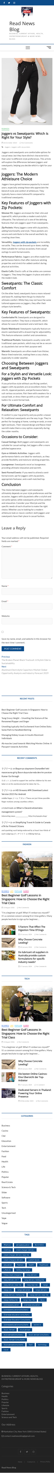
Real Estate (7, 1182)
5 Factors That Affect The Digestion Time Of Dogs (31, 928)
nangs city (8, 1290)
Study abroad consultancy (39, 1334)
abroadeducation (23, 1245)
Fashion (5, 129)
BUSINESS (39, 1245)
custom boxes (33, 1260)
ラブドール (7, 768)
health (31, 1265)
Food (4, 1156)
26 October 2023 (10, 143)
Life (11, 891)
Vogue (4, 1223)
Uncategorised (9, 1213)
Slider (26, 891)
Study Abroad (9, 1329)
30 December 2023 (26, 1101)
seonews (37, 1324)
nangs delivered (23, 1290)
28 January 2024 (26, 947)
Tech (4, 1208)
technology (42, 1344)
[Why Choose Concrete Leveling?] (8, 943)
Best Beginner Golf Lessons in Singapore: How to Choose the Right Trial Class (25, 899)
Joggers (8, 147)
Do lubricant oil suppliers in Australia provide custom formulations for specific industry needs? (33, 957)
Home (20, 1462)
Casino (5, 1130)
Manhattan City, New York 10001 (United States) (24, 1431)
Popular (18, 891)
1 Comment (40, 1085)
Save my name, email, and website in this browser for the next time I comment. (26, 641)
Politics (5, 1172)
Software (6, 1197)
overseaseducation (11, 1305)
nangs (45, 1285)
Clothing (7, 1250)
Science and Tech (9, 1417)
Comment (7, 546)
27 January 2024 (26, 966)
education (8, 1265)
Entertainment (9, 1146)
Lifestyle (7, 1270)
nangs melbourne (11, 1300)
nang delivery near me (12, 1285)
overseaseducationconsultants (16, 1324)
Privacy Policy (45, 1462)
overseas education (32, 1305)
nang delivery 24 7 (11, 1280)
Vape (4, 1218)
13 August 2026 (8, 907)
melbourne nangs (23, 1270)
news (42, 1300)
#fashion (7, 1245)
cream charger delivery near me (16, 1255)
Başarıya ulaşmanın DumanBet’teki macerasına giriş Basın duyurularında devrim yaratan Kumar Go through (27, 772)
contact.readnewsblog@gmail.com (19, 1436)
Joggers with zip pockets (20, 147)
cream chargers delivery (13, 1260)
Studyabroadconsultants (13, 1344)
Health (5, 1161)
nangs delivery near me (39, 1295)
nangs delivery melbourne (14, 1295)
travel (6, 1349)
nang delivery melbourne (34, 1280)
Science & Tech (9, 1187)
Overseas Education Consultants (17, 1319)
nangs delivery (41, 1290)
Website (6, 616)
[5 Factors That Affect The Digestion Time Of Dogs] (8, 930)
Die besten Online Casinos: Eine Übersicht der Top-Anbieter (32, 1077)
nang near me (32, 1285)
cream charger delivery (25, 1250)
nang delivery (31, 1275)
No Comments (27, 143)
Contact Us (31, 1462)
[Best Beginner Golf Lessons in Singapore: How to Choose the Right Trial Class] (27, 869)
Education (6, 1141)
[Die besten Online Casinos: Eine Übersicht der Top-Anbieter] (8, 1077)
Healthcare (43, 1265)
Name (5, 586)
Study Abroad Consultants (14, 1339)
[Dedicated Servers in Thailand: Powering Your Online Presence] (8, 1093)
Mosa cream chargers (12, 1275)
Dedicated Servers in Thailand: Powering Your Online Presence (34, 1093)
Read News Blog (22, 26)
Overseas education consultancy (17, 1314)
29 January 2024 (26, 934)
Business (5, 891)
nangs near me (29, 1300)
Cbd (3, 1136)
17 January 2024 (26, 1085)
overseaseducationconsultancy (16, 1309)
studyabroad (25, 1329)
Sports (5, 1202)
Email (5, 601)
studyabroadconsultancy (13, 1334)
